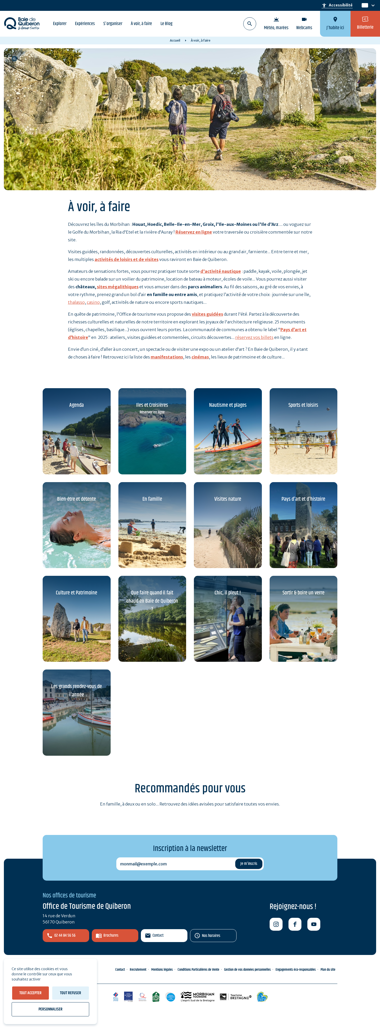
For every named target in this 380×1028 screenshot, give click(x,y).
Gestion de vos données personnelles (247, 970)
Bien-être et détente (76, 499)
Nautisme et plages (228, 405)
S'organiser (112, 23)
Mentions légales (162, 970)
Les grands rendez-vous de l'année (76, 690)
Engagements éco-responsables (296, 970)
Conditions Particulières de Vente (198, 970)
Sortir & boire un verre (303, 593)
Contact (158, 935)
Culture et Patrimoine (76, 593)
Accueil (175, 40)
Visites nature (227, 499)
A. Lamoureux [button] (14, 58)
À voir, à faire (141, 23)
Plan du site (328, 970)
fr (364, 5)
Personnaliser (51, 1009)
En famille (152, 499)
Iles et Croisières (152, 405)
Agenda (76, 405)
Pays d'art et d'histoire (303, 499)
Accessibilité (337, 5)
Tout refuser (70, 993)
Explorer (59, 23)
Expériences (85, 23)
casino (93, 302)
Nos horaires (211, 936)
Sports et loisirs (303, 405)
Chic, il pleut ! (228, 593)
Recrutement (138, 970)
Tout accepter (30, 993)
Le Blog (166, 23)
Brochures (110, 935)
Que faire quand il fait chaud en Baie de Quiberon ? (152, 601)
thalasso (76, 302)
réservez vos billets (254, 337)
